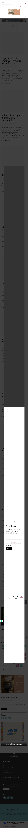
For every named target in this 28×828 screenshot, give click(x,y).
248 (16, 598)
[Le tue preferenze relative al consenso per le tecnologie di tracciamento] (1, 621)
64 (9, 598)
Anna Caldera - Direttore (14, 744)
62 (21, 596)
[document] (14, 414)
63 (5, 598)
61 (17, 596)
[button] (14, 165)
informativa (13, 542)
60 (14, 596)
